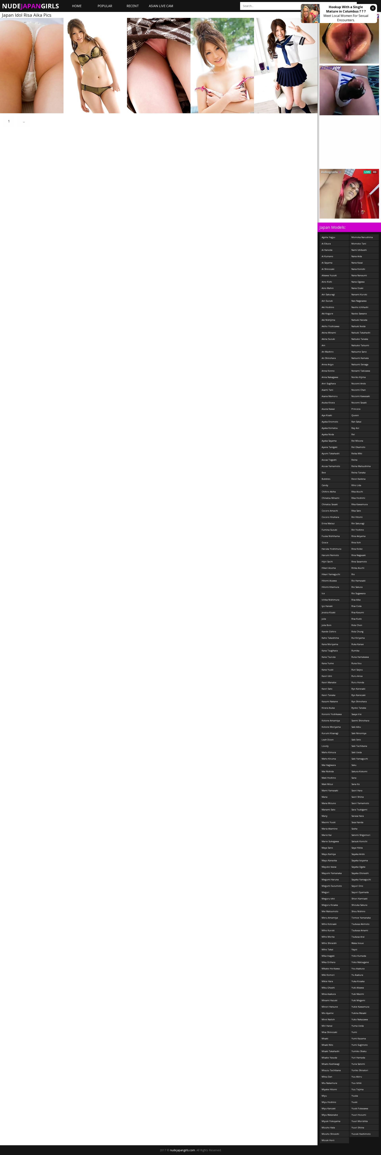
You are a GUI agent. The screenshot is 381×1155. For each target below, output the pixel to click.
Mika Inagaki (328, 955)
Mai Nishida (328, 771)
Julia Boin (326, 625)
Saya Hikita (357, 847)
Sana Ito (355, 784)
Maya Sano (327, 847)
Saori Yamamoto (360, 803)
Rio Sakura (357, 586)
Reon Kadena (358, 478)
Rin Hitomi (357, 516)
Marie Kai (327, 834)
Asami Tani (327, 389)
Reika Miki (356, 453)
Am (323, 345)
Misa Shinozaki (329, 1032)
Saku (353, 765)
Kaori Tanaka (328, 695)
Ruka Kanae (357, 644)
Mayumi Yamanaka (332, 873)
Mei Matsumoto (330, 911)
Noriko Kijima (358, 377)
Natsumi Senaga (359, 364)
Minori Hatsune (330, 1006)
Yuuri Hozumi (358, 1114)
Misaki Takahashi (330, 1051)
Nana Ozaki (357, 288)
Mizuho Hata (328, 1127)
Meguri (325, 892)
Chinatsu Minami (330, 497)
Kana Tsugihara (330, 650)
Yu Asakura (357, 974)
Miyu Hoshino (329, 1102)
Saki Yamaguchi (359, 758)
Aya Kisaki (327, 415)
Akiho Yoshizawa (330, 326)
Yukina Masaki (358, 1013)
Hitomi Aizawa (329, 580)
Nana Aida (356, 256)
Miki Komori (328, 974)
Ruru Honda (357, 682)
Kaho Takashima (330, 637)
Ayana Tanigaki (329, 447)
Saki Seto (356, 739)
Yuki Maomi (357, 993)
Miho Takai (327, 949)
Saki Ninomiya (358, 733)
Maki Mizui (327, 784)
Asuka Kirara (328, 402)
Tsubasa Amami (359, 930)
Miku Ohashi (328, 987)
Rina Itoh (356, 542)
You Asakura (358, 968)
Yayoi (354, 949)
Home (77, 6)
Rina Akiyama (358, 536)
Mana (324, 796)
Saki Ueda (356, 752)
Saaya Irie (356, 714)
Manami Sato (328, 809)
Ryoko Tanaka (358, 707)
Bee (324, 472)
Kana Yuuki (327, 669)
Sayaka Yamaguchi (361, 879)
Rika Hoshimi (358, 497)
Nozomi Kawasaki (360, 396)
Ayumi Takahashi (331, 453)
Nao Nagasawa (359, 300)
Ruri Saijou (357, 669)
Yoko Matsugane (360, 962)
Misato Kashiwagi (331, 1063)
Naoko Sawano (359, 313)
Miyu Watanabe (330, 1114)
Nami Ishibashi (359, 249)
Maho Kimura (329, 752)
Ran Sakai (356, 421)
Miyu (324, 1095)
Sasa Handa (357, 822)
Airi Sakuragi (328, 294)
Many (324, 815)
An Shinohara (329, 358)
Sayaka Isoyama (359, 860)
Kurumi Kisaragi (330, 733)
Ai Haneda (327, 249)
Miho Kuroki (328, 930)
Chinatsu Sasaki (330, 504)
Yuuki (354, 1102)
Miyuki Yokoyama (331, 1121)
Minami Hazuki (329, 1000)
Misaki (325, 1038)
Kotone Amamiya (331, 720)
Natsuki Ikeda (358, 326)
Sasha (354, 828)
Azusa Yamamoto (331, 466)
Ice (323, 593)
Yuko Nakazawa (359, 1019)
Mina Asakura (329, 993)
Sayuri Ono (357, 885)
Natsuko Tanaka (359, 338)
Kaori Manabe (329, 682)
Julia (324, 618)
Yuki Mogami (358, 1000)
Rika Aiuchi (357, 491)
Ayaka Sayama (329, 440)
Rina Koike (357, 548)
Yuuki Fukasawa (359, 1108)
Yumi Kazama (358, 1038)
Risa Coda (356, 606)
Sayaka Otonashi (360, 873)
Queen (355, 415)
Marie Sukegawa (330, 841)
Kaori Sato (327, 688)
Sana (353, 777)
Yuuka (354, 1095)
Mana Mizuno (329, 803)
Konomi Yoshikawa (332, 714)
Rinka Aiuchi (357, 567)
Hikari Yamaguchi (331, 574)
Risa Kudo (356, 618)
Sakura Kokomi (359, 771)
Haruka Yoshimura (331, 548)
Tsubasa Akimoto (360, 923)
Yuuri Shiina (357, 1127)
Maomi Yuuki (329, 822)
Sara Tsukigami (359, 809)
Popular (105, 6)
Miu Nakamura (329, 1082)
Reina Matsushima (361, 466)
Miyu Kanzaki (329, 1108)
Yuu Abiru (356, 1076)
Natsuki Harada (359, 319)
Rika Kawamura (359, 504)
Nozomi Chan (358, 389)
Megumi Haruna (330, 879)
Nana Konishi (358, 268)
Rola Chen (356, 625)
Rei (353, 434)
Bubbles (326, 478)
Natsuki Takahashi (360, 332)
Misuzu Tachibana (331, 1070)
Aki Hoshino (328, 307)
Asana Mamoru (330, 396)
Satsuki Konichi (359, 841)
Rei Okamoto (358, 447)
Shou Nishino (358, 911)
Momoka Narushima (362, 237)
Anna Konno (328, 370)
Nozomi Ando (358, 383)
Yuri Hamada (358, 1057)
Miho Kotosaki (329, 923)
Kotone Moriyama (331, 726)
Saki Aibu (356, 726)
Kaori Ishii (327, 675)
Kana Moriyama (330, 644)
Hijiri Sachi (327, 561)
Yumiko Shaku (359, 1051)
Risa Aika (356, 599)
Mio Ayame (328, 1013)
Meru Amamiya (330, 917)
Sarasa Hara (357, 815)
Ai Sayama (327, 262)
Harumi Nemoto (330, 555)
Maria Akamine (330, 828)
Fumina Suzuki (329, 529)
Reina (354, 459)
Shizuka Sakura (359, 904)
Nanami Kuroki (359, 294)
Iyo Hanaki (327, 606)
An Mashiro (328, 351)
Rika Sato (356, 510)
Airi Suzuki (327, 300)
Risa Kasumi (357, 612)
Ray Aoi (355, 427)
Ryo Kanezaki (358, 695)
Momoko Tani (358, 243)
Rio (353, 574)
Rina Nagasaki (358, 555)
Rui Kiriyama (358, 637)
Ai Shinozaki (328, 268)
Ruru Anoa (357, 675)
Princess (355, 408)
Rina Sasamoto (359, 561)
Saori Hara (356, 790)
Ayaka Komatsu (330, 427)
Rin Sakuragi (357, 523)
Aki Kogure (327, 313)
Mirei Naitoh (328, 1019)
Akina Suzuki (328, 338)
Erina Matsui (328, 523)
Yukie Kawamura (360, 1006)
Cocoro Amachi (330, 510)
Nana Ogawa (358, 281)
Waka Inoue (357, 943)
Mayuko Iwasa (329, 866)
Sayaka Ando (358, 854)
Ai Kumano (327, 256)
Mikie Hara (327, 981)
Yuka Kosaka (358, 981)
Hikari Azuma (329, 567)
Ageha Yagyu (328, 237)
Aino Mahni (328, 288)
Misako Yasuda (329, 1057)
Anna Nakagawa (330, 377)
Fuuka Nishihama (331, 536)
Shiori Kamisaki (359, 898)
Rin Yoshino (357, 529)
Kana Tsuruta (329, 656)
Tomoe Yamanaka (361, 917)
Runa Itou (356, 663)
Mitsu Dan (327, 1076)
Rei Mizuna (357, 440)
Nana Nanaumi (359, 275)
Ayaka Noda (328, 434)
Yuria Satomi (358, 1063)
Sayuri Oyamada (360, 892)
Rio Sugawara (358, 593)
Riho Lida (356, 485)
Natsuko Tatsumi (360, 345)
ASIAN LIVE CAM (161, 6)
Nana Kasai (357, 262)
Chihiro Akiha (329, 491)
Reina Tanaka (358, 472)
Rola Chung (357, 631)
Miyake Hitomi (329, 1089)
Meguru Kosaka (330, 904)
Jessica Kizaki (328, 612)
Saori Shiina (357, 796)
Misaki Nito (327, 1044)
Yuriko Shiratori (359, 1070)
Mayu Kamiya (329, 854)
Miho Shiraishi (329, 943)
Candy (325, 485)
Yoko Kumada (358, 955)
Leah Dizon (328, 739)
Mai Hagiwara (329, 765)
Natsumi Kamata (360, 358)
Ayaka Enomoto (330, 421)
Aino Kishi (327, 281)
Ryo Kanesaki (358, 688)
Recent (133, 6)
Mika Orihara (328, 962)
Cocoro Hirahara (330, 516)
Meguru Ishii (328, 898)
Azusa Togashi (329, 459)
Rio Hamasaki (358, 580)
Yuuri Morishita (359, 1121)
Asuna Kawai (328, 408)
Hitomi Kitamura (330, 586)
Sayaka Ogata (358, 866)
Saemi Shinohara (360, 720)
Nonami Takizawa (360, 370)
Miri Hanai (327, 1025)
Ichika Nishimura (330, 599)
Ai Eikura (326, 243)
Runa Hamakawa (360, 656)
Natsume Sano (359, 351)
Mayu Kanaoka (329, 860)
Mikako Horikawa (331, 968)
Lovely (325, 745)
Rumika (355, 650)
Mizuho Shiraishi (330, 1133)
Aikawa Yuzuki (329, 275)
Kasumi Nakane (330, 701)
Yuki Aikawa (357, 987)
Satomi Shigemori (360, 834)
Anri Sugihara (329, 383)
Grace (325, 542)
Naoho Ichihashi (359, 307)
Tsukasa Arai (358, 936)
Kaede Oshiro (329, 631)
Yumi (354, 1032)
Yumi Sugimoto (359, 1044)
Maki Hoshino (329, 777)
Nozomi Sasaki (359, 402)
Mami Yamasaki (330, 790)
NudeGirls (30, 6)
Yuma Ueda (357, 1025)
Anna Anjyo (328, 364)
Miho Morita (328, 936)
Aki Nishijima (328, 319)
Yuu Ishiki (356, 1082)
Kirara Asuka (328, 707)
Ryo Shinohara (359, 701)
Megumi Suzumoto (332, 885)
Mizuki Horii (328, 1140)
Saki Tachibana (359, 745)
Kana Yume (328, 663)
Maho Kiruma (329, 758)
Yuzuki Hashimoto (361, 1133)
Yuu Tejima (357, 1089)
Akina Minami (329, 332)
